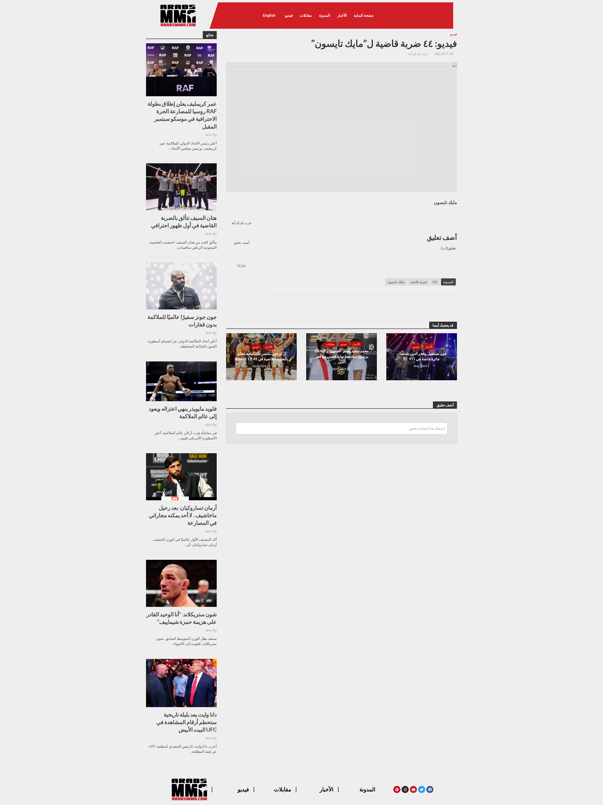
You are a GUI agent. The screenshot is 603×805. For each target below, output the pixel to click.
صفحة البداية (364, 15)
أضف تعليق (241, 242)
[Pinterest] (396, 789)
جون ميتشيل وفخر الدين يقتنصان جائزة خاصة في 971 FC (422, 356)
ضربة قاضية (418, 282)
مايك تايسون (396, 282)
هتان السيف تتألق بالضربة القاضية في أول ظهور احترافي (184, 221)
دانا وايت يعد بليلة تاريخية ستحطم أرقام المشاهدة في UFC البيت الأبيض (186, 722)
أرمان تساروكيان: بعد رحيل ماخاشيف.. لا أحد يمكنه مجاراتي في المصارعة (183, 515)
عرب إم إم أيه (418, 53)
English (269, 15)
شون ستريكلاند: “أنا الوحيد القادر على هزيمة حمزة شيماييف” (182, 618)
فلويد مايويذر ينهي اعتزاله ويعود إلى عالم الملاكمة (183, 412)
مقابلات (306, 15)
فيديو (289, 15)
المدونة (324, 15)
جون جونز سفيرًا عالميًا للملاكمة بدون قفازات (182, 320)
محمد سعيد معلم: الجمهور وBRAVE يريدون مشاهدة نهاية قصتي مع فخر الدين (342, 356)
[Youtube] (413, 789)
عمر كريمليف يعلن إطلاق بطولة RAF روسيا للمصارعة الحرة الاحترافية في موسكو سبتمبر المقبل (182, 115)
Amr (208, 134)
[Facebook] (429, 789)
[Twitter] (421, 789)
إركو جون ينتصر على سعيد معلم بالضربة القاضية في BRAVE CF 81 (261, 356)
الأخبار (342, 15)
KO (435, 282)
